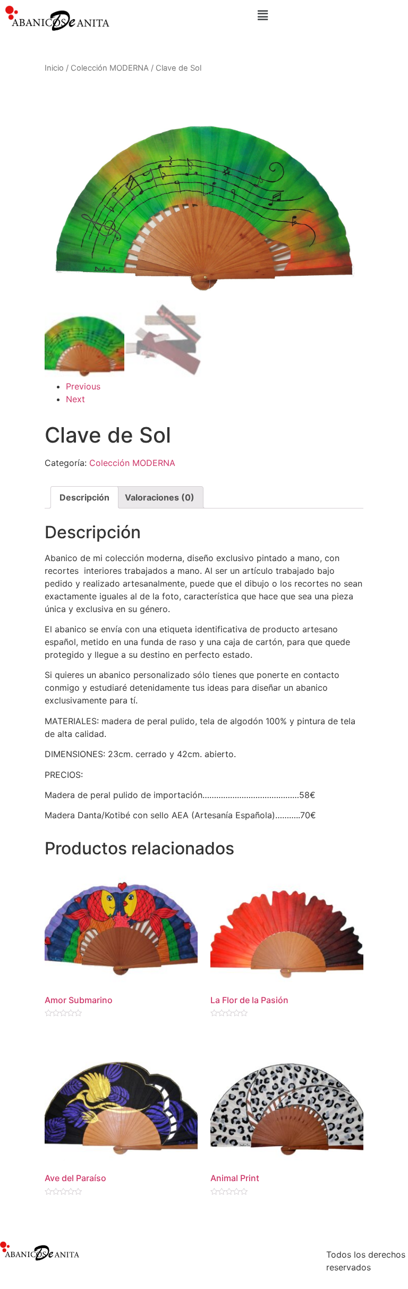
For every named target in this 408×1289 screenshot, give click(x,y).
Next (75, 399)
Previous (83, 386)
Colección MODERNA (110, 68)
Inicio (54, 68)
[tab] (84, 497)
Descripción (84, 497)
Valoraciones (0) (159, 497)
